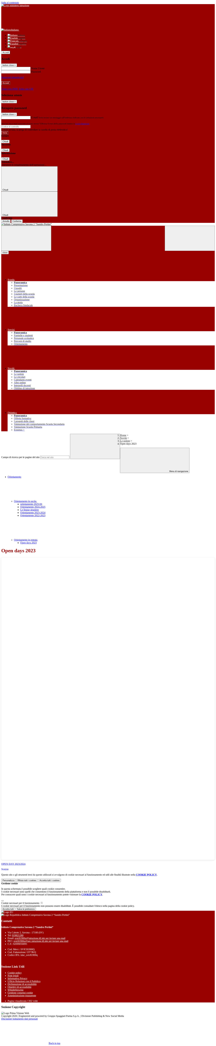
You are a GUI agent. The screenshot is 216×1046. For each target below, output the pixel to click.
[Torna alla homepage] (108, 224)
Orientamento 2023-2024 (32, 512)
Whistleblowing (15, 990)
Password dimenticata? (12, 77)
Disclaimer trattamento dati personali (19, 1018)
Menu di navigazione (178, 471)
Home (123, 435)
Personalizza (8, 880)
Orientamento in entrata (26, 540)
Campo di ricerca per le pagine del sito (20, 457)
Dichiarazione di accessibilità (22, 984)
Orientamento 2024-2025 (32, 507)
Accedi (6, 52)
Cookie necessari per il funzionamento (20, 903)
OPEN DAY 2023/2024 (13, 864)
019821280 (17, 935)
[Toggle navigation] (26, 238)
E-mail (34, 117)
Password (36, 71)
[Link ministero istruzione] (15, 5)
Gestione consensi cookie (20, 992)
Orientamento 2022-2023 (32, 515)
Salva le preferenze (26, 909)
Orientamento (14, 476)
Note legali (13, 975)
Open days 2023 (28, 542)
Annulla (6, 221)
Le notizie (125, 441)
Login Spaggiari (82, 123)
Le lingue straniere (29, 509)
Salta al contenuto (10, 2)
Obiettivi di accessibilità (19, 987)
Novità (123, 438)
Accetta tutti (50, 880)
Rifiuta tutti (27, 880)
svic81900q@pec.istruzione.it (41, 941)
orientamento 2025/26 (31, 504)
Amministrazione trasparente (22, 995)
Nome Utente (38, 68)
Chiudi (5, 141)
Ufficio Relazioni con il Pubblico (24, 981)
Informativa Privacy (17, 978)
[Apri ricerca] (190, 238)
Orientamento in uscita (25, 501)
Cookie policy (15, 972)
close (5, 252)
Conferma (16, 221)
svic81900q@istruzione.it (40, 938)
